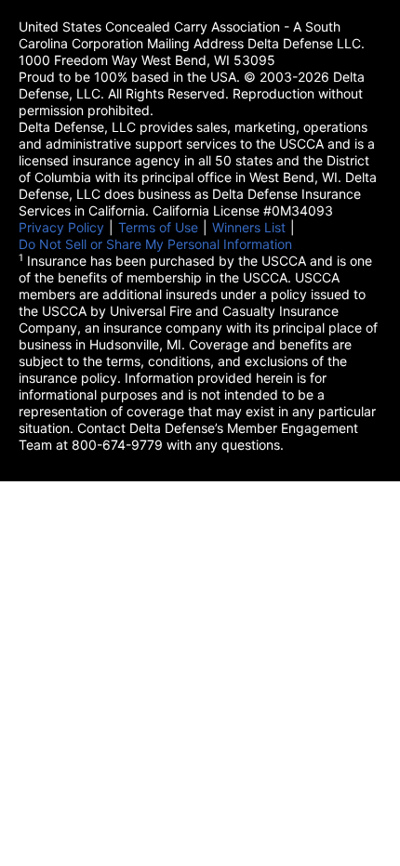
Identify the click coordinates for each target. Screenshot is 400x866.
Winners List (249, 227)
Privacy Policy (61, 227)
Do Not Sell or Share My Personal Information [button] (155, 244)
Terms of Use (158, 227)
